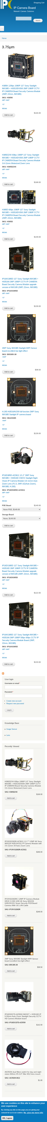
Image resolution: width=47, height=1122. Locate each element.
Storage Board (8, 515)
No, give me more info (33, 1113)
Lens (8, 735)
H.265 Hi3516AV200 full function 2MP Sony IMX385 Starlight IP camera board (20, 413)
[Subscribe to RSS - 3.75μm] (3, 672)
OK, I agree (7, 1118)
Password (9, 692)
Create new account (13, 701)
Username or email (12, 683)
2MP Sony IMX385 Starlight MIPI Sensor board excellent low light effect (19, 349)
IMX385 (4, 108)
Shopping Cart (39, 2)
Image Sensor (11, 729)
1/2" (3, 104)
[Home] (6, 4)
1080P (4, 357)
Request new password (15, 704)
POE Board (6, 505)
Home (4, 38)
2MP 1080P (5, 100)
